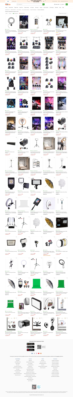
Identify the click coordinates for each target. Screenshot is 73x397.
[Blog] (41, 353)
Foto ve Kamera (19, 9)
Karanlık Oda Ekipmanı (33, 9)
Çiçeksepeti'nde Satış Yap (64, 1)
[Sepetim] (67, 4)
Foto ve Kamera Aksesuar (25, 9)
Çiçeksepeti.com (7, 9)
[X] (34, 353)
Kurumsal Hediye (54, 1)
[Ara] (43, 4)
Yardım (59, 1)
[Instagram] (36, 353)
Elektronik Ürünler (13, 9)
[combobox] (31, 4)
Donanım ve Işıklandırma (41, 9)
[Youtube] (38, 353)
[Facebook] (32, 353)
